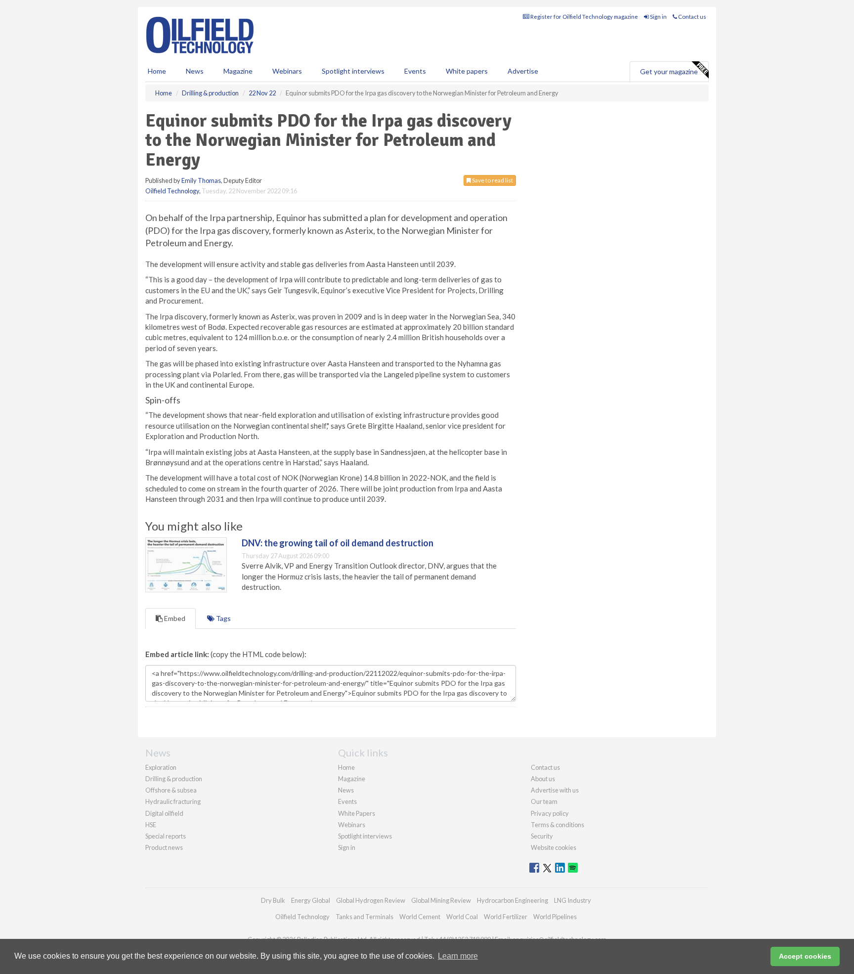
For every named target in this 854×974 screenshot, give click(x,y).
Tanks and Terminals (364, 917)
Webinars (287, 71)
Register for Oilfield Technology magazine (583, 16)
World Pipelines (555, 917)
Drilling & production (173, 779)
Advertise (523, 71)
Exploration (160, 767)
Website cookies (553, 847)
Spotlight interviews (353, 71)
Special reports (165, 836)
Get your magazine (669, 71)
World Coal (462, 917)
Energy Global (310, 900)
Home (157, 71)
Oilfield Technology (172, 191)
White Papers (356, 813)
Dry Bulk (273, 900)
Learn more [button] (458, 956)
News (346, 790)
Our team (544, 801)
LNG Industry (572, 900)
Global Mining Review (441, 900)
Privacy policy (550, 813)
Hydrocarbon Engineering (512, 900)
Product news (164, 847)
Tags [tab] (222, 618)
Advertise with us (555, 790)
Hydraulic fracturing (173, 801)
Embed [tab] (174, 618)
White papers (467, 71)
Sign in (658, 16)
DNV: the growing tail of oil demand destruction (337, 542)
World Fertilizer (505, 917)
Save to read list (492, 180)
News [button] (195, 71)
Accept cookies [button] (805, 956)
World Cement (419, 917)
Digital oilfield (164, 813)
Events (415, 71)
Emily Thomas (201, 180)
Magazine (238, 71)
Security (542, 836)
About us (543, 779)
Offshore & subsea (171, 790)
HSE (150, 825)
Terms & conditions (557, 825)
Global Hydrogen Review (370, 900)
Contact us (691, 16)
